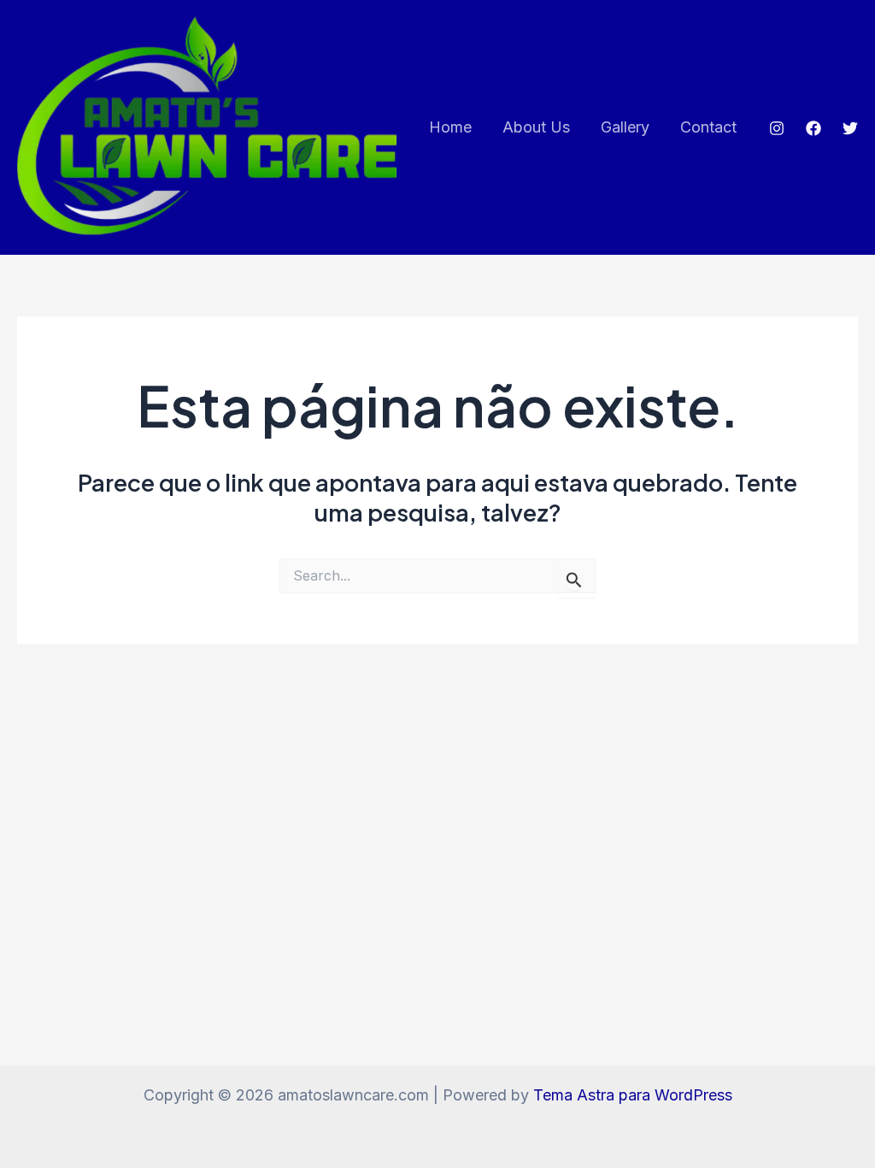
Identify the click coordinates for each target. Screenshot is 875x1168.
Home (450, 127)
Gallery (625, 127)
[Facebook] (813, 128)
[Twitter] (850, 128)
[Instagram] (776, 128)
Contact (708, 127)
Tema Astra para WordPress (632, 1095)
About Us (536, 127)
